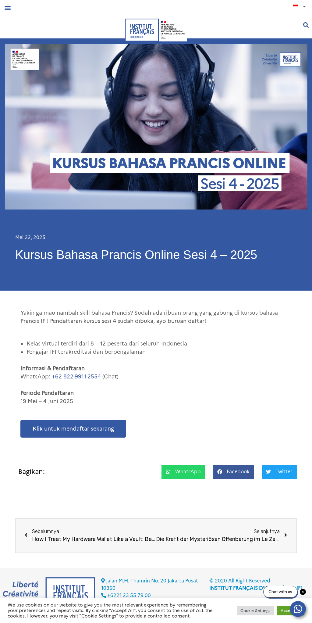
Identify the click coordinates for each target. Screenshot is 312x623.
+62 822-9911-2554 (76, 376)
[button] (7, 7)
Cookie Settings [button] (255, 610)
